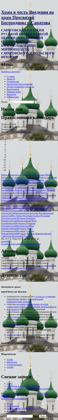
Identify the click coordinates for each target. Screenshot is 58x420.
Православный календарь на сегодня (24, 408)
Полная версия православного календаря (21, 244)
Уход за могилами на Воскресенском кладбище (29, 388)
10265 (9, 383)
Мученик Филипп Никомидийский (34, 233)
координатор (13, 309)
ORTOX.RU (43, 393)
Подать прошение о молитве (20, 86)
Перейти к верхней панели (14, 398)
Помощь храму (14, 92)
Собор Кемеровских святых (25, 182)
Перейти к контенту (10, 71)
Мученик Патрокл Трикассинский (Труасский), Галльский (21, 203)
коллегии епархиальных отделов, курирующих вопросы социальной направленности (32, 305)
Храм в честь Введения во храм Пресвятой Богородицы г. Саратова (27, 17)
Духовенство (13, 81)
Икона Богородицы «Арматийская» (26, 176)
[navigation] (29, 410)
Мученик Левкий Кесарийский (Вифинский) (22, 186)
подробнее (6, 241)
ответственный (14, 317)
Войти (5, 396)
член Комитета (14, 324)
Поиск (4, 102)
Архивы (5, 258)
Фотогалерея (13, 89)
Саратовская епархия (46, 265)
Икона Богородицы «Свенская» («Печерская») (23, 175)
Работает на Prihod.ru (11, 393)
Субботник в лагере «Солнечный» (23, 386)
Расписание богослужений (20, 84)
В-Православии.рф (16, 411)
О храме (11, 76)
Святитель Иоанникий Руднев (15, 236)
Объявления (12, 97)
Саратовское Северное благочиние (18, 268)
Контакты (11, 94)
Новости (11, 79)
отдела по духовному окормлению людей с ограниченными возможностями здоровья (31, 299)
